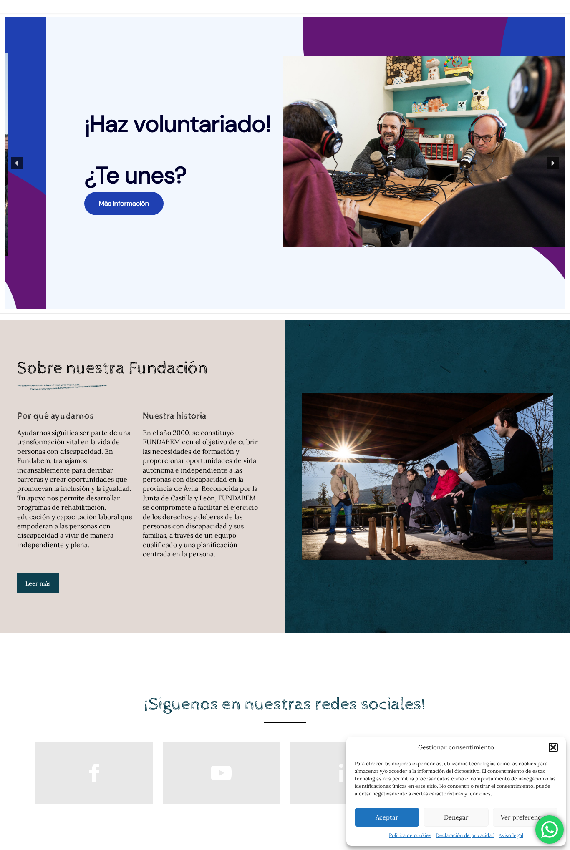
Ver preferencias (525, 817)
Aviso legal (511, 835)
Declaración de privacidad (465, 835)
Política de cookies (410, 835)
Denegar (456, 817)
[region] (285, 163)
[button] (553, 747)
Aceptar (387, 817)
